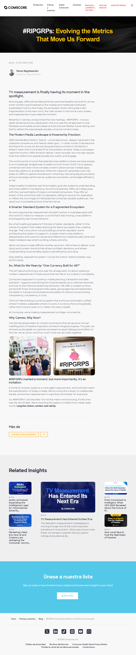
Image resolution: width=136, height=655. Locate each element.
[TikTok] (63, 632)
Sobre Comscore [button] (64, 6)
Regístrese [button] (67, 596)
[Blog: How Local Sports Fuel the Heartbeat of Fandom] (116, 520)
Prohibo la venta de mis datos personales (60, 647)
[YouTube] (80, 632)
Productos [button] (38, 5)
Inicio (13, 619)
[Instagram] (72, 632)
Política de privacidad (36, 644)
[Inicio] (15, 9)
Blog (11, 63)
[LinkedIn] (55, 632)
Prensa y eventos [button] (51, 8)
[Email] (89, 632)
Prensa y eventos (27, 619)
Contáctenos (88, 647)
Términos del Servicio (59, 644)
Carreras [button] (77, 5)
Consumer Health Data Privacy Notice (89, 644)
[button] (90, 9)
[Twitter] (47, 632)
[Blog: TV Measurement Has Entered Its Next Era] (68, 497)
